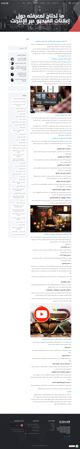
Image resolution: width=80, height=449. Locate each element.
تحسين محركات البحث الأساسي (18, 173)
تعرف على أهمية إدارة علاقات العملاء (18, 183)
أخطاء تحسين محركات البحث (19, 101)
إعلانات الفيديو (22, 113)
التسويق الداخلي (22, 142)
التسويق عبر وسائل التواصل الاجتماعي (18, 151)
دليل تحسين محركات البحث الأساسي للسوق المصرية (18, 196)
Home (23, 3)
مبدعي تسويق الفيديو (20, 222)
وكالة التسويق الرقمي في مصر (18, 234)
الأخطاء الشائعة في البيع (20, 124)
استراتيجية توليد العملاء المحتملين (18, 121)
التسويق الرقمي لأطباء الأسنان (19, 145)
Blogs (48, 3)
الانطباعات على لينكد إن (20, 139)
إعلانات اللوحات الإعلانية (20, 116)
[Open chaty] (76, 446)
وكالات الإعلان (22, 231)
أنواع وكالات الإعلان (21, 111)
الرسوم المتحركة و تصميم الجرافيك (18, 155)
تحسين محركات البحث (20, 171)
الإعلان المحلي (22, 134)
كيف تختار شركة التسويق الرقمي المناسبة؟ (18, 206)
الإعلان (42, 366)
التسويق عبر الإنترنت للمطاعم (19, 147)
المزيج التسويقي (22, 168)
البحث (27, 39)
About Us (29, 3)
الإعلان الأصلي (22, 127)
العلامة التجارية (22, 163)
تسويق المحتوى (22, 179)
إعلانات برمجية (22, 119)
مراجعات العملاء (22, 224)
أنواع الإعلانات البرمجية (20, 108)
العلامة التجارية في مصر (20, 165)
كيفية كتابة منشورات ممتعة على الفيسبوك (18, 218)
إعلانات (36, 24)
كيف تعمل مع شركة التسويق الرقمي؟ (18, 214)
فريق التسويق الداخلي (20, 202)
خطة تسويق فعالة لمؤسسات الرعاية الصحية (18, 189)
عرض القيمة (22, 199)
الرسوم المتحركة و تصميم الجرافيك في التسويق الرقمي (18, 159)
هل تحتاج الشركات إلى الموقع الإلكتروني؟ (18, 228)
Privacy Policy (52, 429)
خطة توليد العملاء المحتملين (19, 193)
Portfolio (36, 3)
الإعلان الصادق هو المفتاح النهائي (18, 131)
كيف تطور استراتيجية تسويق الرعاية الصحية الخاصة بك (18, 210)
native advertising (19, 98)
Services (43, 3)
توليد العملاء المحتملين (20, 186)
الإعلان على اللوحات (21, 136)
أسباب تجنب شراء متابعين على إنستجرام (18, 105)
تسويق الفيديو (22, 176)
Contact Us (55, 3)
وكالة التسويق (14, 231)
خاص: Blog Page (28, 24)
